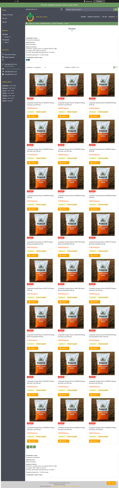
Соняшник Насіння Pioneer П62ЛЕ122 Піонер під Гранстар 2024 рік (71, 104)
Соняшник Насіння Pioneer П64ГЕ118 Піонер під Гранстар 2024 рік (102, 289)
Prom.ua (68, 483)
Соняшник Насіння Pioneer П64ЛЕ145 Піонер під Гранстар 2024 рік (40, 428)
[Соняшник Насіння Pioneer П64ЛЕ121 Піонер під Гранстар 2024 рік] (41, 363)
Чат (112, 483)
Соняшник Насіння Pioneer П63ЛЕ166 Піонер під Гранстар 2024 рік (71, 150)
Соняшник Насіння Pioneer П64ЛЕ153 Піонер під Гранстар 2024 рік (71, 428)
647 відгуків (89, 1)
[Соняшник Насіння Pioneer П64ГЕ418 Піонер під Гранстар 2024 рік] (72, 317)
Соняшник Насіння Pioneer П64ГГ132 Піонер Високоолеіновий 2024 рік (102, 243)
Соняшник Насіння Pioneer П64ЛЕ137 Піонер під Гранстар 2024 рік (102, 382)
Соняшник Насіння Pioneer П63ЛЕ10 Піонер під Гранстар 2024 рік (40, 150)
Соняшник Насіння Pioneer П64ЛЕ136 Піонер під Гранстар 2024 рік (71, 382)
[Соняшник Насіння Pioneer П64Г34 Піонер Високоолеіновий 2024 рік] (41, 224)
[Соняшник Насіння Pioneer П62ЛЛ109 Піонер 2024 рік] (103, 85)
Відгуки (4, 22)
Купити (33, 116)
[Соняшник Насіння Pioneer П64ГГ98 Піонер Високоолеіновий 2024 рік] (72, 270)
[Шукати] (115, 9)
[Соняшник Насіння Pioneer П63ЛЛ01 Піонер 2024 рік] (103, 131)
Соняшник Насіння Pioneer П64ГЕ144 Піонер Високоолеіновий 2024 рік (40, 336)
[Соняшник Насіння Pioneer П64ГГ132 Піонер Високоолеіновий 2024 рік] (103, 224)
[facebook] (27, 60)
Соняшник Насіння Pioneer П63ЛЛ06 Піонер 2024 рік (40, 196)
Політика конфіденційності (72, 486)
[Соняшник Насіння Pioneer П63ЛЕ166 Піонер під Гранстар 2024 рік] (72, 131)
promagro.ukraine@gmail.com (13, 69)
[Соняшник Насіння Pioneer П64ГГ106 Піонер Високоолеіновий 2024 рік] (72, 224)
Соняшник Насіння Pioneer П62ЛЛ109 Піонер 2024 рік (102, 104)
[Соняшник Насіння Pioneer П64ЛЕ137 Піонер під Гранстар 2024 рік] (103, 363)
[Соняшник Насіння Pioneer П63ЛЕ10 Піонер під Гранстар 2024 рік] (41, 131)
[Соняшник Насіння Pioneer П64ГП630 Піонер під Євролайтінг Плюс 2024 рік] (103, 317)
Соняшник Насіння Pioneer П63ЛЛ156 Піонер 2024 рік (71, 196)
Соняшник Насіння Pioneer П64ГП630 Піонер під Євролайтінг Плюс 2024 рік (102, 336)
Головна (83, 17)
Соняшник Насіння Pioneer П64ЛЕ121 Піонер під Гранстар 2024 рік (40, 382)
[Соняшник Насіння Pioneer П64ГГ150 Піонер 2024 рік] (41, 270)
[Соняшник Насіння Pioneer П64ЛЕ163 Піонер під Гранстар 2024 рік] (103, 409)
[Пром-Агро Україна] (30, 17)
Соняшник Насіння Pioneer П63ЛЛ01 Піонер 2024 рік (102, 150)
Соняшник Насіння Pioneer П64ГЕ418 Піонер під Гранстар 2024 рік (71, 336)
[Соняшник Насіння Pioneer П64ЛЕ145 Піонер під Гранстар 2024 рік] (41, 409)
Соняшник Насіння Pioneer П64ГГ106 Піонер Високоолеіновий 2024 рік (71, 243)
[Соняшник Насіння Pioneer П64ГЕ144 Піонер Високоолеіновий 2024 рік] (41, 317)
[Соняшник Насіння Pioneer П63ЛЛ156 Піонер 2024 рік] (72, 177)
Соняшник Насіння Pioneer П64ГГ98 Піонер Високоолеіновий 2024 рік (71, 289)
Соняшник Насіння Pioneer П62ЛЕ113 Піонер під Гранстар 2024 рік (40, 104)
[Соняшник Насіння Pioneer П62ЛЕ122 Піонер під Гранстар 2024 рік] (72, 85)
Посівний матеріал (45, 23)
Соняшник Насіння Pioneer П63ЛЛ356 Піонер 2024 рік (102, 196)
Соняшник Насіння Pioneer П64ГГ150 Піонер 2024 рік (40, 289)
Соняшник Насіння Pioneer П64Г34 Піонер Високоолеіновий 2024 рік (40, 243)
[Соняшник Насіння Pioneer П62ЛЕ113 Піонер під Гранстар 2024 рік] (41, 85)
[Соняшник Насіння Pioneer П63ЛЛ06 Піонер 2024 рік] (41, 177)
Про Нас (4, 18)
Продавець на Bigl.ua (59, 484)
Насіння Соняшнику (57, 23)
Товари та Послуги (7, 15)
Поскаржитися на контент (57, 486)
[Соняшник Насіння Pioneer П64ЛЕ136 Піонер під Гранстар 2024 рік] (72, 363)
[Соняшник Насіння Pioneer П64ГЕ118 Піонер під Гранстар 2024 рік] (103, 270)
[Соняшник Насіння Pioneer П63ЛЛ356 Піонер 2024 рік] (103, 177)
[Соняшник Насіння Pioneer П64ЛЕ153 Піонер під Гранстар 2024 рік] (72, 409)
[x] (29, 60)
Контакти (111, 17)
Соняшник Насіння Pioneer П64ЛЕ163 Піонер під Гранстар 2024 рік (102, 428)
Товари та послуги (34, 23)
